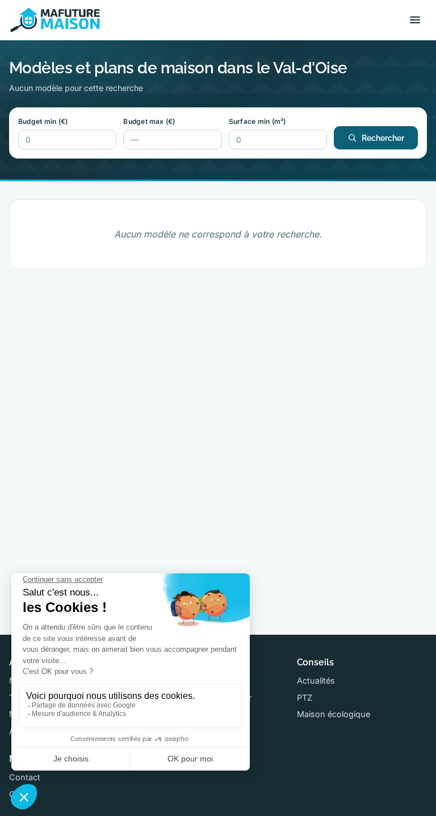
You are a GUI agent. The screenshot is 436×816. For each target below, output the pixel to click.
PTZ (304, 697)
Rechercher (383, 138)
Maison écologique (333, 714)
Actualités (316, 680)
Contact (24, 777)
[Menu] (415, 20)
